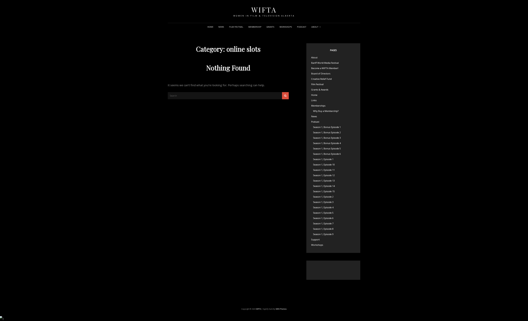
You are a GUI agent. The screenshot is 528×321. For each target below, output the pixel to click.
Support (315, 239)
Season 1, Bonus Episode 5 (327, 148)
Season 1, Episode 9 (323, 234)
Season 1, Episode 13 (324, 180)
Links (314, 100)
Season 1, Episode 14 (324, 186)
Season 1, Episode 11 (324, 169)
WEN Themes (281, 309)
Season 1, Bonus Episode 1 (327, 127)
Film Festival (236, 27)
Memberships (318, 105)
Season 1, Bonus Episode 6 (327, 153)
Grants (270, 27)
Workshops (286, 27)
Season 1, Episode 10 (324, 164)
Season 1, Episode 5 (323, 212)
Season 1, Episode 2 (323, 196)
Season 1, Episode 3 (323, 202)
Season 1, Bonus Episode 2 (327, 132)
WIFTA (264, 9)
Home (210, 27)
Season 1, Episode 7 (323, 223)
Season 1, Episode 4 (323, 207)
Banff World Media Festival (325, 62)
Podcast (301, 27)
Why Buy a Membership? (326, 111)
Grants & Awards (319, 89)
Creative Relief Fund (321, 78)
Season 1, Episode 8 (323, 228)
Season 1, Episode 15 (324, 191)
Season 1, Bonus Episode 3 (327, 137)
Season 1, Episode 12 (324, 175)
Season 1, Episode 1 (323, 159)
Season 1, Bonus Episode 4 (327, 143)
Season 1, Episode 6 (323, 218)
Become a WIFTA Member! (324, 68)
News (221, 27)
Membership (254, 27)
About (314, 27)
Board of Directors (320, 73)
